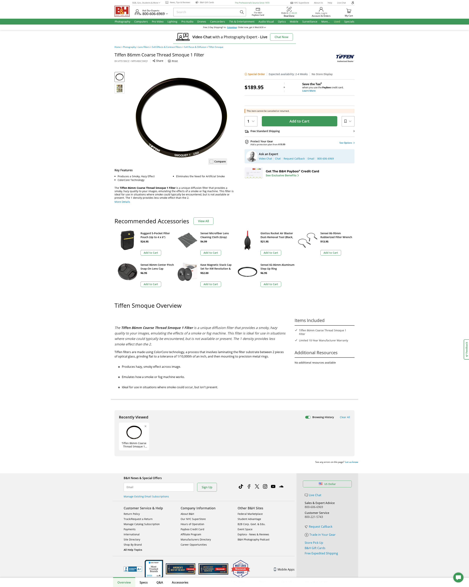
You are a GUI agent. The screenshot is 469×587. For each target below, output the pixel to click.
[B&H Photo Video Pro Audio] (123, 11)
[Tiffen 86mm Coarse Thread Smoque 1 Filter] (181, 118)
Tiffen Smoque (215, 47)
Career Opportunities (194, 544)
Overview (124, 582)
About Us (318, 2)
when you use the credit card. (323, 87)
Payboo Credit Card (192, 529)
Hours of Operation (192, 524)
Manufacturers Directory (196, 539)
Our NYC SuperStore (193, 519)
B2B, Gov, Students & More (145, 2)
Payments (130, 529)
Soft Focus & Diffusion (195, 47)
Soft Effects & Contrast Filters (167, 47)
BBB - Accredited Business (133, 569)
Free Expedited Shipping (321, 553)
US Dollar (330, 484)
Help (330, 2)
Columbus (232, 27)
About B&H (187, 514)
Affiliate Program (191, 534)
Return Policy (132, 514)
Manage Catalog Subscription (142, 524)
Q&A (159, 582)
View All (203, 221)
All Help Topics (133, 549)
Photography (129, 47)
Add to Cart (299, 121)
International (132, 534)
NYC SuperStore (301, 2)
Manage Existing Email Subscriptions (146, 496)
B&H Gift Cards (315, 548)
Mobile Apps (286, 569)
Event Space (245, 529)
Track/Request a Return (138, 519)
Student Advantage (249, 519)
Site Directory (132, 539)
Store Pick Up (314, 543)
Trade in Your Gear (322, 535)
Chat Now (281, 37)
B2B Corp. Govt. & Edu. (251, 524)
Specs (144, 582)
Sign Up (207, 487)
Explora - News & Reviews (253, 534)
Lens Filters (144, 47)
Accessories (180, 582)
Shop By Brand (133, 544)
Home (118, 47)
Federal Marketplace (250, 514)
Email (130, 487)
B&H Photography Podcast (253, 539)
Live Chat (341, 2)
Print (175, 61)
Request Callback (320, 527)
